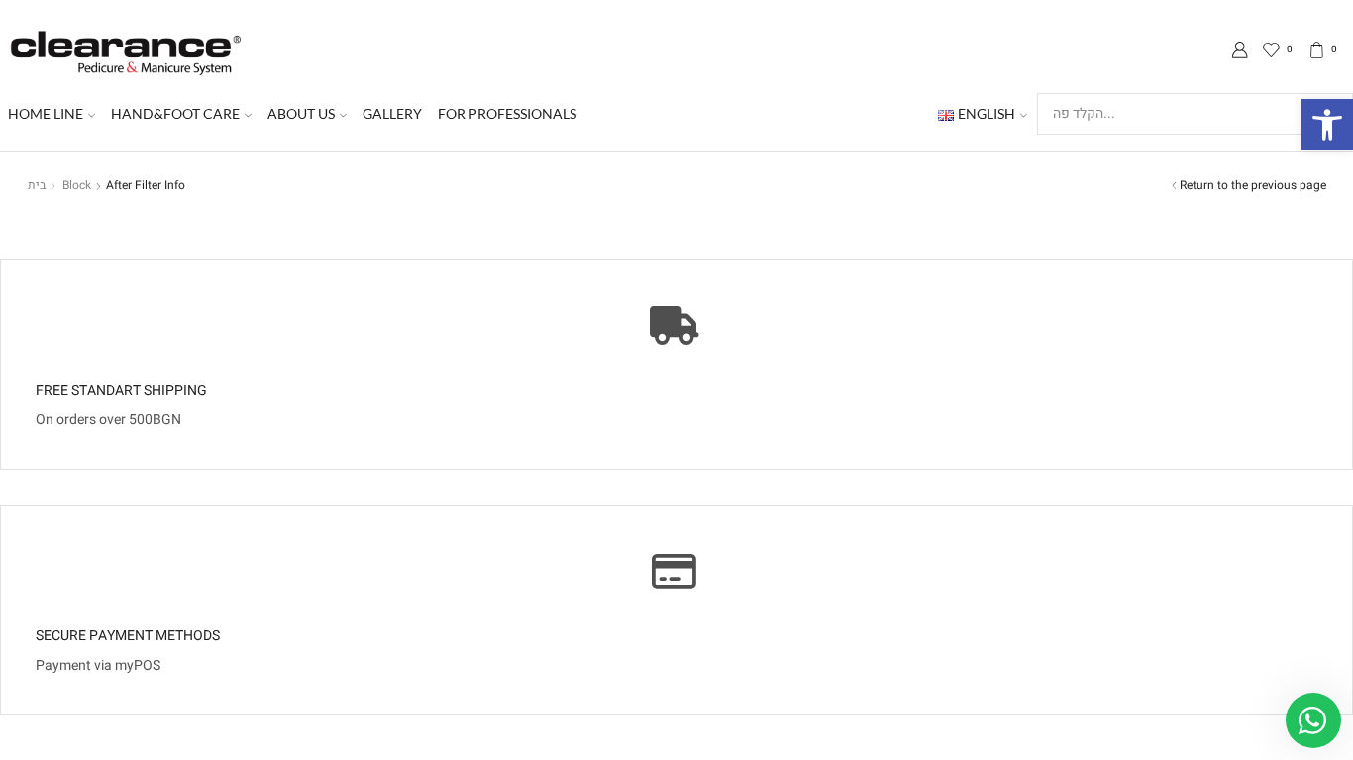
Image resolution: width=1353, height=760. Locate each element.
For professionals (507, 113)
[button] (1327, 124)
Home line (45, 113)
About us (301, 113)
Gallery (392, 113)
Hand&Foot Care (175, 113)
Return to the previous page (1253, 185)
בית (37, 185)
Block (76, 185)
